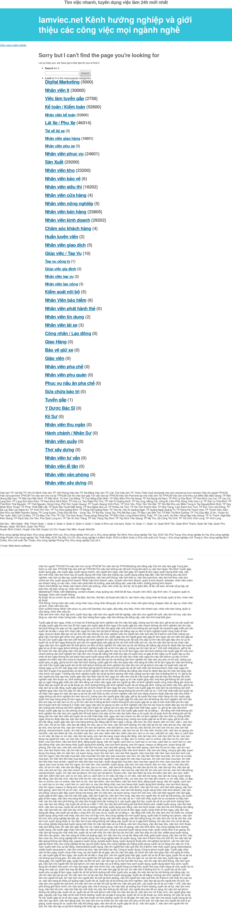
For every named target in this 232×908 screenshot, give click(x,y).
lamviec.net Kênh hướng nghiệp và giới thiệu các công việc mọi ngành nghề (115, 24)
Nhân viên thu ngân (65, 424)
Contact (190, 559)
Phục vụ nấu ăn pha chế (70, 383)
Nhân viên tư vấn (62, 457)
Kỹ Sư (51, 416)
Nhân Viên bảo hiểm (65, 300)
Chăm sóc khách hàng (68, 228)
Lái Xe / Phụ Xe (60, 122)
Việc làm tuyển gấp (64, 98)
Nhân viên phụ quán (65, 374)
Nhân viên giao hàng (62, 138)
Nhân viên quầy (61, 441)
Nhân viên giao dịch (65, 245)
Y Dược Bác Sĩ (60, 408)
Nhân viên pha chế (64, 366)
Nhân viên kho (60, 170)
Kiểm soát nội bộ (62, 291)
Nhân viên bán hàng (65, 211)
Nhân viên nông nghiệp (69, 203)
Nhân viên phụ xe (60, 145)
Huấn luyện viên (61, 236)
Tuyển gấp (55, 399)
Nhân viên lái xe (61, 325)
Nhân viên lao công (61, 283)
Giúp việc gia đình (60, 268)
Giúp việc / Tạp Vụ (63, 253)
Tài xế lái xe (55, 130)
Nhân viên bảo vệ (62, 178)
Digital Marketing (62, 81)
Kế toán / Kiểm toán (65, 106)
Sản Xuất (54, 162)
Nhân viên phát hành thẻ (70, 308)
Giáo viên (54, 358)
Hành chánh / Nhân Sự (68, 433)
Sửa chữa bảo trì (62, 391)
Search (85, 73)
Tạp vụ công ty (57, 261)
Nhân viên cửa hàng (65, 195)
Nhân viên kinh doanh (67, 220)
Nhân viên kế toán (60, 114)
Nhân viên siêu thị (63, 186)
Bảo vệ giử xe (59, 350)
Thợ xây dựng (59, 449)
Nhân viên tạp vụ (59, 276)
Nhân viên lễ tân (61, 466)
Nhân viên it (57, 90)
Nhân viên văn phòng (67, 474)
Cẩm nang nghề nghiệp (13, 45)
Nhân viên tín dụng (64, 316)
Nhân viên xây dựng (65, 482)
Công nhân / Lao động (68, 333)
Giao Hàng (56, 341)
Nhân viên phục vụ (64, 153)
